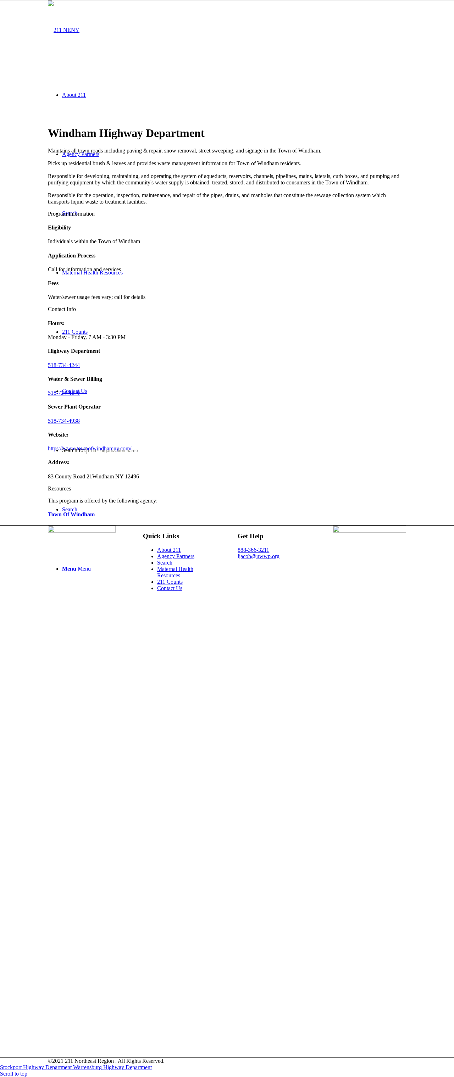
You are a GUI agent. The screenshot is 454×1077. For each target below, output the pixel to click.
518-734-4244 (64, 365)
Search (164, 563)
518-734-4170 (64, 393)
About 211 (169, 550)
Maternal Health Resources (175, 572)
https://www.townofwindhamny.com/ (89, 448)
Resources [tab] (59, 488)
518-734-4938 (64, 421)
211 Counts (170, 582)
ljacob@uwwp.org (258, 556)
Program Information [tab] (71, 214)
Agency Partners (175, 556)
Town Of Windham (71, 514)
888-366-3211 (253, 550)
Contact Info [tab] (62, 309)
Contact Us (169, 588)
